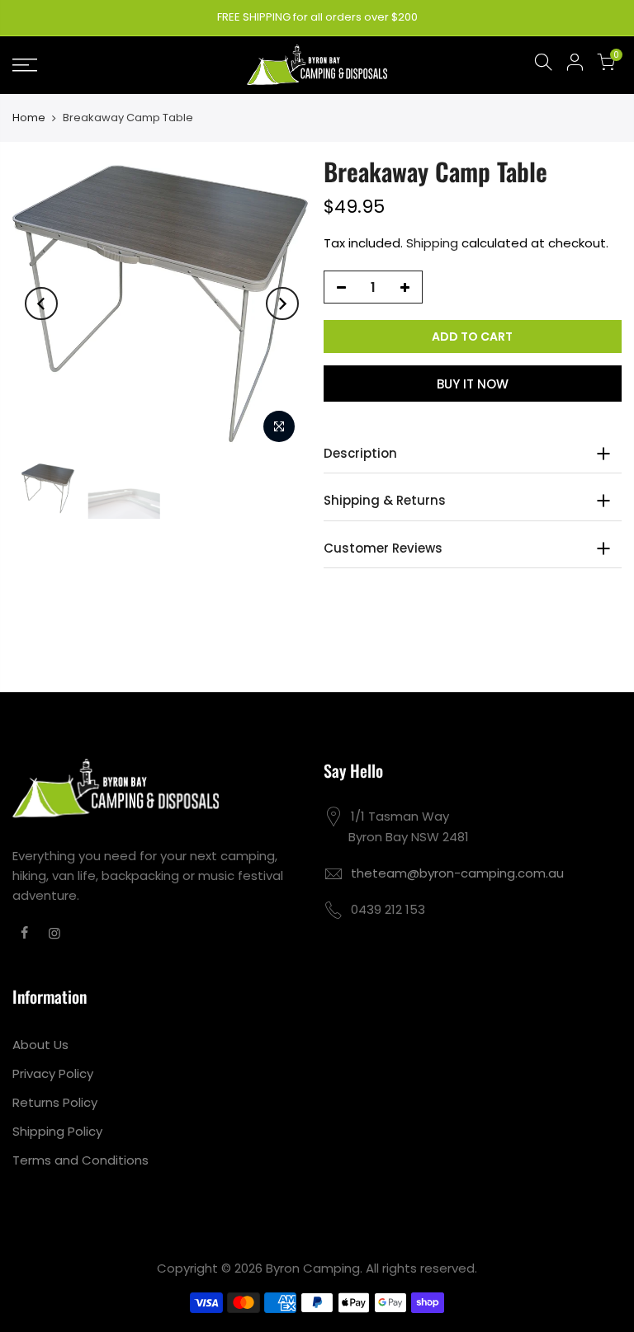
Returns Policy (54, 1102)
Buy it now (473, 384)
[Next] (282, 303)
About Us (40, 1044)
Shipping (432, 243)
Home (28, 118)
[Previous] (41, 303)
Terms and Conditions (80, 1160)
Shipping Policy (57, 1131)
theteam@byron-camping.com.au (457, 873)
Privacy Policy (52, 1073)
